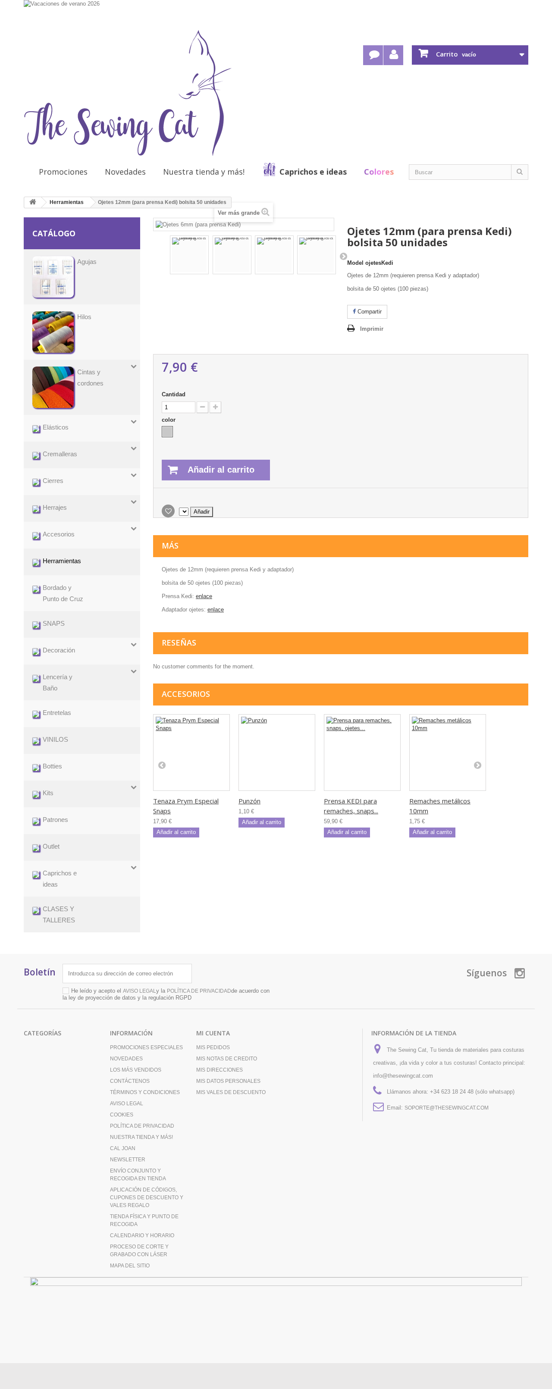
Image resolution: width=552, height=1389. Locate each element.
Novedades (125, 171)
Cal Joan (122, 1148)
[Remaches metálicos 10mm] (447, 752)
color (169, 420)
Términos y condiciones (145, 1092)
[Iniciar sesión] (393, 55)
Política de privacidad (142, 1126)
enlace (204, 596)
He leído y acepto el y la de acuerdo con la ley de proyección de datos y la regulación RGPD (166, 994)
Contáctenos (130, 1081)
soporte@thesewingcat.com (447, 1108)
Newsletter (127, 1160)
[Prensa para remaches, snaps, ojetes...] (362, 752)
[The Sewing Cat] (128, 93)
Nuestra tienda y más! (204, 171)
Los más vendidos (135, 1070)
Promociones (63, 171)
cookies (121, 1115)
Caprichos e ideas (313, 171)
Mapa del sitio (130, 1266)
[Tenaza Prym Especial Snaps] (191, 752)
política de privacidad (199, 991)
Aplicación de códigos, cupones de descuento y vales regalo (146, 1197)
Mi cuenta (213, 1033)
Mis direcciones (219, 1070)
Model (355, 263)
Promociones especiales (146, 1047)
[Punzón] (276, 752)
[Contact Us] (373, 55)
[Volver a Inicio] (33, 202)
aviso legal (139, 991)
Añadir (202, 511)
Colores (379, 171)
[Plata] (167, 431)
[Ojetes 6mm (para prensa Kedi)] (189, 255)
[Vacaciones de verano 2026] (276, 14)
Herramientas (67, 202)
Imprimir (371, 329)
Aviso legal (126, 1104)
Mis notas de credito (226, 1059)
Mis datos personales (228, 1081)
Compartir (369, 311)
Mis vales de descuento (231, 1092)
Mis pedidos (213, 1047)
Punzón (249, 800)
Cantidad (173, 394)
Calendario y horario (142, 1235)
